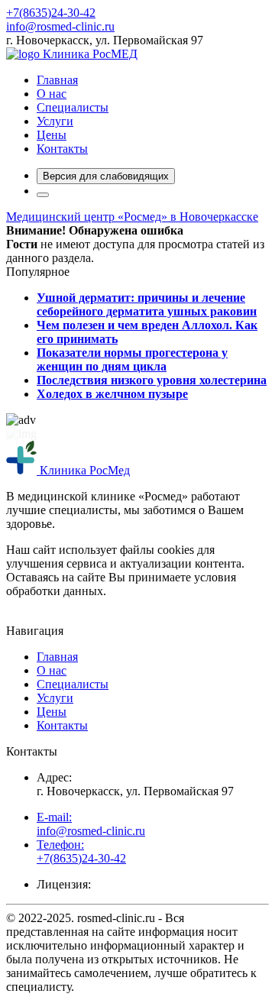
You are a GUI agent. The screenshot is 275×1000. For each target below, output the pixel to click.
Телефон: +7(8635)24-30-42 (81, 851)
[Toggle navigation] (43, 195)
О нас (51, 93)
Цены (51, 134)
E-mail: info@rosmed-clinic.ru (91, 824)
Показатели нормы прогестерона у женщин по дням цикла (132, 359)
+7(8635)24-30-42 (50, 12)
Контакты (62, 148)
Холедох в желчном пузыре (112, 393)
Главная (57, 79)
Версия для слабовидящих (106, 176)
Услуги (55, 121)
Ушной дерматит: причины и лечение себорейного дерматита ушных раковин (147, 304)
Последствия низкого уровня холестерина (152, 380)
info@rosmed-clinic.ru (60, 26)
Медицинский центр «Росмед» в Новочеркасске (132, 216)
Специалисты (72, 107)
